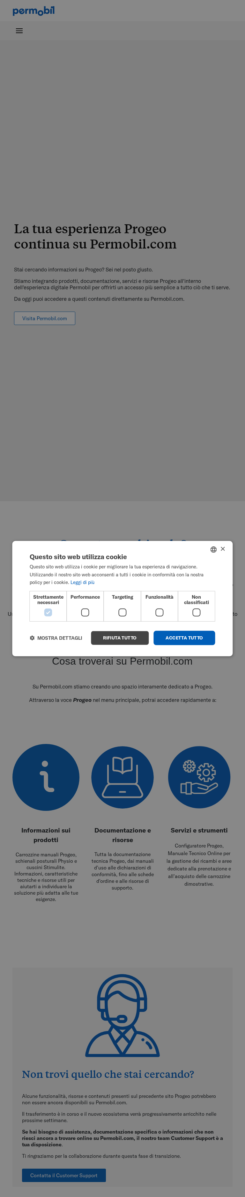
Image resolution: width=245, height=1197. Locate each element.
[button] (56, 638)
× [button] (222, 549)
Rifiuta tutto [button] (120, 638)
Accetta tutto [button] (184, 638)
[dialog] (122, 598)
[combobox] (214, 549)
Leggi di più (82, 582)
